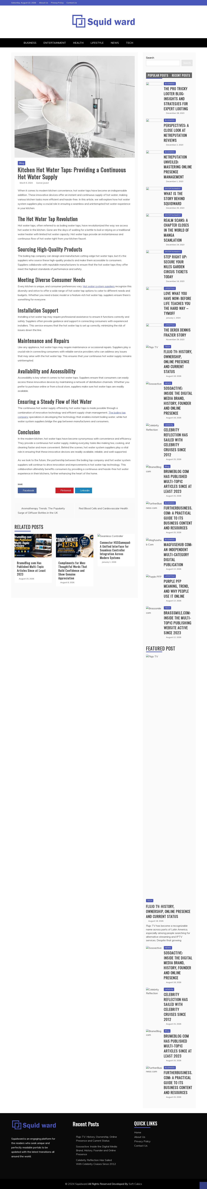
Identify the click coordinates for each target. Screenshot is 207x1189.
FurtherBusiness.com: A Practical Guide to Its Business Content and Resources (178, 517)
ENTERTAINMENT (55, 42)
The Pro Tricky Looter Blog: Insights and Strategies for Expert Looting (176, 98)
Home (137, 1132)
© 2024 (70, 1183)
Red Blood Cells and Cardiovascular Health (103, 508)
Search (150, 57)
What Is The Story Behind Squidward (174, 198)
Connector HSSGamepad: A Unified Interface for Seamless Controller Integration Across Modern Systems (115, 550)
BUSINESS (30, 42)
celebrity (169, 425)
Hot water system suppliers (99, 286)
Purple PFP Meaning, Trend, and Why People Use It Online (176, 589)
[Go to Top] (203, 1185)
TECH (129, 42)
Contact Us (71, 2)
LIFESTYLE (97, 42)
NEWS (115, 42)
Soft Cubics (135, 1183)
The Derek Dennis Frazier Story (177, 332)
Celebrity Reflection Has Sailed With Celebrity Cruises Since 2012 (176, 442)
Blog (21, 163)
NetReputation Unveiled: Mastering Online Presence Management (178, 166)
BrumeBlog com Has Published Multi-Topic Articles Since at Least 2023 (31, 568)
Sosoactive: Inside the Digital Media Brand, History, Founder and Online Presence (178, 400)
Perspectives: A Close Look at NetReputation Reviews (176, 133)
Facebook (28, 490)
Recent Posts (181, 75)
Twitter (47, 490)
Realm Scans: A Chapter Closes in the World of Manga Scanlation (176, 230)
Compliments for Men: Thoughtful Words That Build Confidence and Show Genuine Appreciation (72, 570)
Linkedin (84, 490)
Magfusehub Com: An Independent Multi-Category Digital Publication (178, 554)
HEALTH (78, 42)
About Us (43, 2)
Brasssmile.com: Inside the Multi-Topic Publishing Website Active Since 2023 (177, 622)
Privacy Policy (57, 2)
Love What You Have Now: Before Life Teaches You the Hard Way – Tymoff (177, 303)
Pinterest (65, 490)
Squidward (81, 1183)
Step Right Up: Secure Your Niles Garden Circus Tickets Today (176, 266)
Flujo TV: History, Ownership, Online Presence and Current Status (178, 361)
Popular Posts (158, 75)
